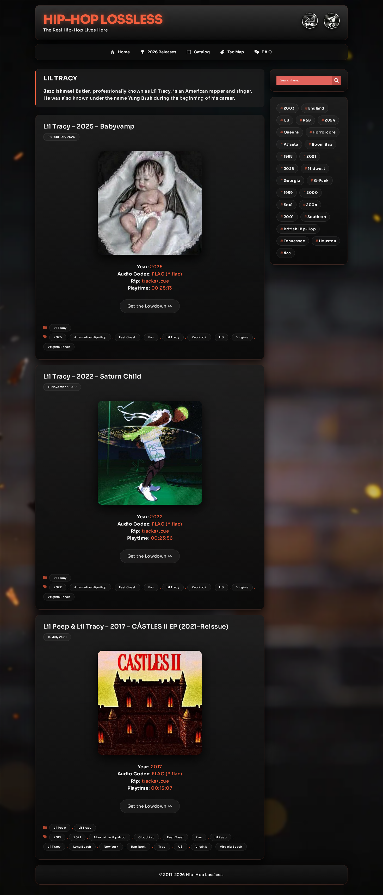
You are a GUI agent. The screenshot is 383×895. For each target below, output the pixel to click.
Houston (326, 241)
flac (151, 337)
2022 (58, 587)
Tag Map (235, 51)
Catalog (202, 51)
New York (111, 846)
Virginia (242, 337)
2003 (287, 108)
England (314, 108)
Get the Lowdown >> (149, 306)
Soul (286, 204)
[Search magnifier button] (336, 80)
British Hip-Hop (298, 229)
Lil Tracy (60, 328)
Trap (162, 846)
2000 (310, 192)
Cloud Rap (146, 837)
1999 (286, 192)
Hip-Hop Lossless (102, 19)
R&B (305, 120)
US (221, 337)
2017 (57, 837)
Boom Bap (320, 144)
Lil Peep (60, 827)
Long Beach (82, 846)
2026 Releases (161, 51)
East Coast (127, 337)
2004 (310, 204)
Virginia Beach (59, 347)
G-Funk (320, 180)
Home (124, 51)
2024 (328, 120)
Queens (289, 132)
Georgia (290, 180)
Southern (315, 216)
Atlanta (289, 144)
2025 (58, 337)
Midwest (315, 168)
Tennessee (292, 241)
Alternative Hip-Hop (90, 337)
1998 (286, 156)
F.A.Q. (267, 51)
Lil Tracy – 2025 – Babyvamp (89, 126)
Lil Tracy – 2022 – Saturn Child (92, 376)
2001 (287, 216)
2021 (77, 837)
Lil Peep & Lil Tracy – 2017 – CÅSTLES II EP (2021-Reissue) (135, 626)
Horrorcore (323, 132)
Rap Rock (199, 337)
